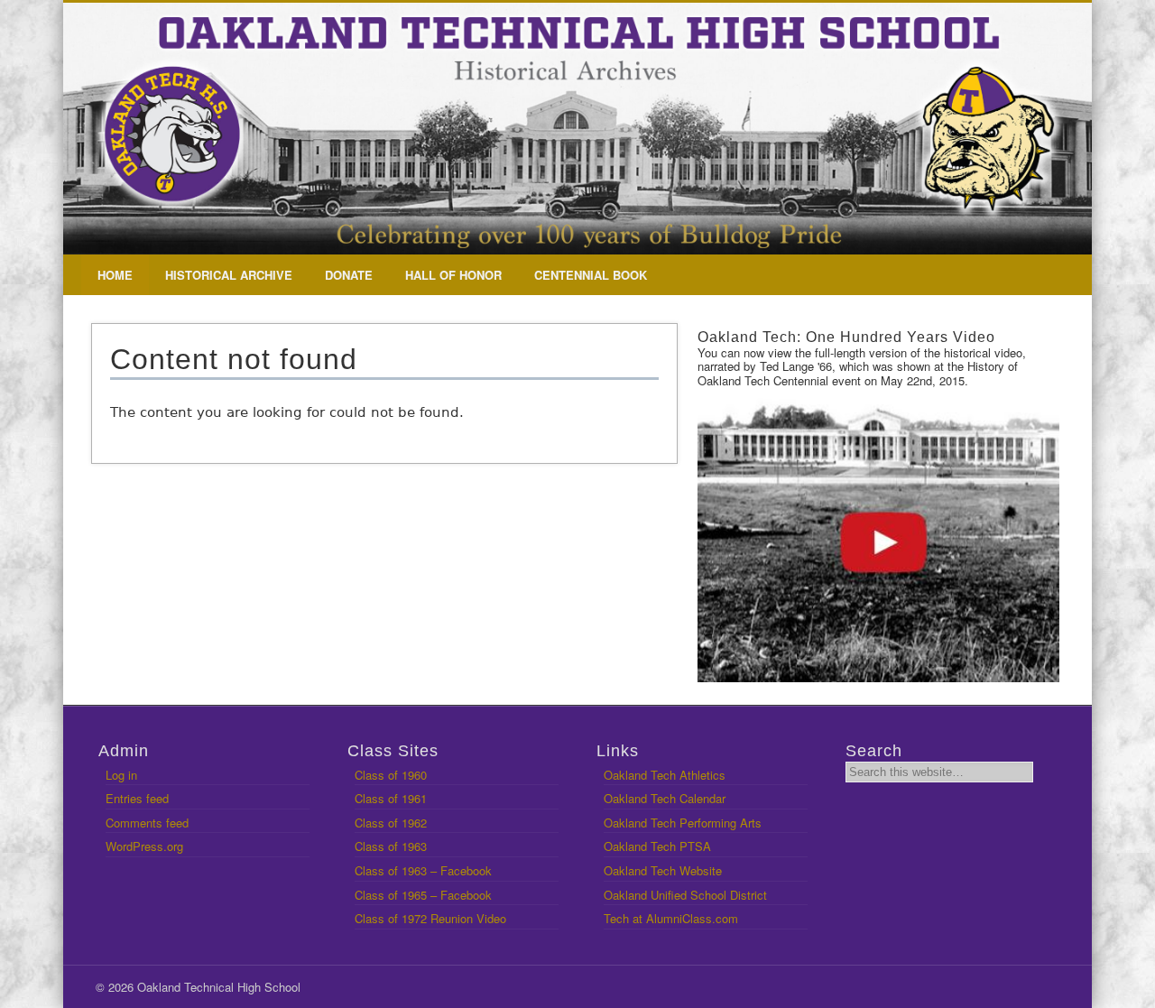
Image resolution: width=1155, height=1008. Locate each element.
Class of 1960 (391, 774)
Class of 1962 (391, 822)
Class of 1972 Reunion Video (430, 918)
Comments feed (147, 822)
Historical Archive (228, 274)
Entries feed (137, 798)
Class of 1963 (391, 846)
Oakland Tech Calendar (664, 798)
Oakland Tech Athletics (664, 774)
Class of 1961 (391, 798)
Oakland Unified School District (685, 894)
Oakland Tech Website (663, 870)
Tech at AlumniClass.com (671, 918)
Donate (349, 274)
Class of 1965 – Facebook (423, 894)
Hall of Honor (453, 274)
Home (115, 274)
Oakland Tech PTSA (657, 846)
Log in (121, 774)
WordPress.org (144, 846)
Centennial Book (590, 274)
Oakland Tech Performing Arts (683, 822)
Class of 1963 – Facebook (423, 870)
